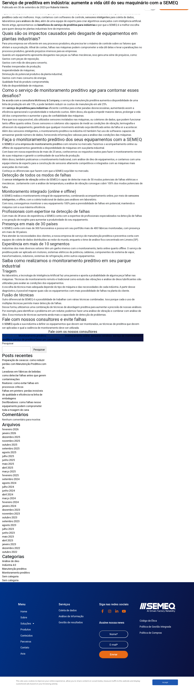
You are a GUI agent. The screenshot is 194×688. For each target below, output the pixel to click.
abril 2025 (7, 467)
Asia (22, 653)
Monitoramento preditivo (32, 335)
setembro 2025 (10, 448)
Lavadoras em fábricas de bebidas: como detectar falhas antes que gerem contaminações (24, 375)
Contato (24, 647)
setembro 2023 (10, 521)
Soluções (25, 623)
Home (23, 611)
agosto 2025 (9, 452)
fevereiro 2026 (10, 429)
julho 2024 (8, 486)
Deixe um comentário (48, 339)
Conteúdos (26, 635)
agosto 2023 (9, 525)
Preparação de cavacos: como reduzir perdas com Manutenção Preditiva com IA (24, 364)
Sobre (23, 617)
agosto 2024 (9, 482)
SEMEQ (8, 144)
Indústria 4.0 (9, 564)
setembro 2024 (10, 479)
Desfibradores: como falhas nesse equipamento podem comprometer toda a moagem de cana (22, 406)
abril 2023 (7, 540)
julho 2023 (8, 528)
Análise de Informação (71, 616)
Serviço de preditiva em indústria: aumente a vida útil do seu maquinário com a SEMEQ (90, 2)
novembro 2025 (11, 440)
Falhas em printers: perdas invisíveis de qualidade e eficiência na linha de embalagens (22, 394)
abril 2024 (7, 494)
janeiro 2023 (9, 544)
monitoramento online (77, 335)
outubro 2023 (9, 517)
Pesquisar (7, 343)
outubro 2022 (9, 551)
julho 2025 (8, 456)
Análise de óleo (10, 561)
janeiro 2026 (9, 433)
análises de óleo (30, 21)
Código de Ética (148, 620)
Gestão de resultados (71, 622)
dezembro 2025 (11, 436)
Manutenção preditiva (14, 568)
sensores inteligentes (97, 17)
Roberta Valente (59, 7)
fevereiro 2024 (10, 502)
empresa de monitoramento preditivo (41, 144)
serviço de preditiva (24, 339)
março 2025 (9, 471)
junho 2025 (8, 459)
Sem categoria (10, 576)
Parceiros (25, 641)
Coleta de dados (68, 610)
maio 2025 (8, 463)
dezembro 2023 (11, 509)
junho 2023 (8, 532)
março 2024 (9, 498)
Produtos (25, 629)
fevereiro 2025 (10, 475)
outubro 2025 (9, 444)
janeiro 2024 (9, 505)
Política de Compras (151, 632)
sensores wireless (101, 335)
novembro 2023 (11, 513)
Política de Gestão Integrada (155, 626)
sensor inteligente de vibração (21, 179)
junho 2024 (8, 490)
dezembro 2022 (11, 548)
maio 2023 (8, 536)
